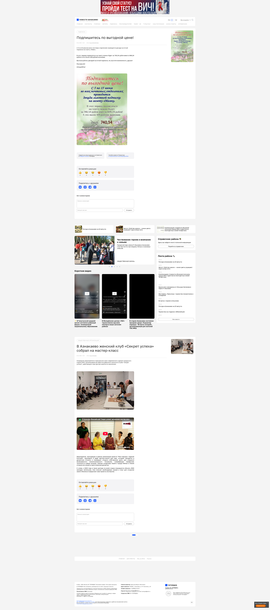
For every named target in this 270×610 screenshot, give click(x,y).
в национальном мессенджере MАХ (118, 156)
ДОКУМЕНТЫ (131, 558)
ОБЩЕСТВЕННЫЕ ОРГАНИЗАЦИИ (88, 340)
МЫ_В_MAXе (141, 558)
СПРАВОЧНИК (182, 24)
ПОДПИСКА (113, 24)
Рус (169, 20)
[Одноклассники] (85, 187)
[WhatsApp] (95, 187)
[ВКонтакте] (80, 187)
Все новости (176, 319)
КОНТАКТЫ (88, 24)
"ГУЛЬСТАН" (147, 24)
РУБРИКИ (97, 24)
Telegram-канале (84, 156)
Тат (176, 20)
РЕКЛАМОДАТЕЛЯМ (125, 24)
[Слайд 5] (119, 266)
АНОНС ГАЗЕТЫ (171, 24)
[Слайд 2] (111, 266)
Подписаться (261, 605)
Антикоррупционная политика (84, 600)
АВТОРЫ (105, 24)
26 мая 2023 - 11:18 (80, 42)
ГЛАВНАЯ (80, 24)
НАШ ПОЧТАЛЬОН (158, 24)
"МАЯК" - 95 (137, 24)
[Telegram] (90, 187)
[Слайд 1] (109, 266)
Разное (149, 558)
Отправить (129, 210)
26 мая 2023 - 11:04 (81, 355)
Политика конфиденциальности (84, 603)
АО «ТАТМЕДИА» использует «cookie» (86, 601)
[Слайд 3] (114, 266)
